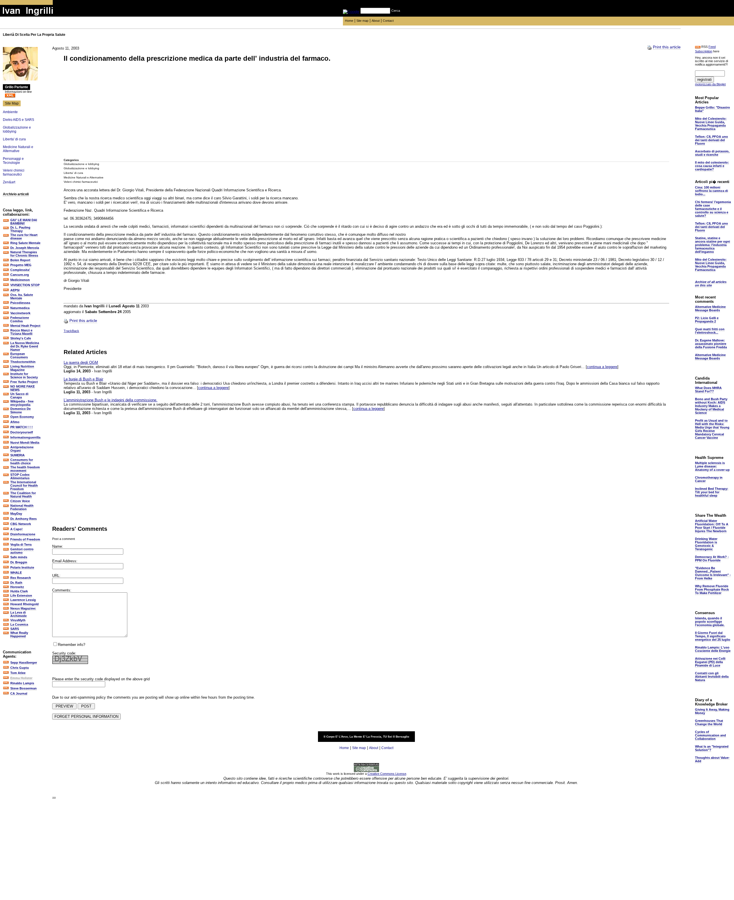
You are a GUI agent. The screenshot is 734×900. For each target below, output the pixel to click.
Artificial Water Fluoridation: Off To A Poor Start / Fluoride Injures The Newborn (711, 526)
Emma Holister (21, 678)
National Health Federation (22, 507)
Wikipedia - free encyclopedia (22, 403)
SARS (14, 628)
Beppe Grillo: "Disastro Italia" (712, 109)
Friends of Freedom (25, 539)
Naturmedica (20, 308)
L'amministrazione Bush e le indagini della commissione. (110, 400)
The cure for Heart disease (24, 236)
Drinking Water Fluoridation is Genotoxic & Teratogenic (706, 544)
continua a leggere (602, 367)
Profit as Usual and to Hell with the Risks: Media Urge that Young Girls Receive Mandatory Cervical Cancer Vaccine (712, 429)
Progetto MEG (21, 265)
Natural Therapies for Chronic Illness (24, 253)
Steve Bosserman (23, 688)
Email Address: (64, 561)
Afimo (14, 422)
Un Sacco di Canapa (19, 395)
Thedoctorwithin (23, 361)
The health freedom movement (25, 468)
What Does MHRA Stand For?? (708, 389)
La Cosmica (19, 624)
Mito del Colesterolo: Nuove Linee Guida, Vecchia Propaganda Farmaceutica (711, 124)
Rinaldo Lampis (22, 683)
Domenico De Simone (20, 410)
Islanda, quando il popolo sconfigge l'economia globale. (710, 621)
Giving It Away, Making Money (712, 711)
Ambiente (10, 112)
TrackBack (71, 331)
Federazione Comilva (19, 319)
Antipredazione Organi (22, 448)
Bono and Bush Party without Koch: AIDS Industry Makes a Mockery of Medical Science (711, 405)
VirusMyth (18, 620)
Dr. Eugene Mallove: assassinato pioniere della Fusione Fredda (711, 344)
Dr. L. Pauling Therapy (20, 229)
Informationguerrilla (25, 437)
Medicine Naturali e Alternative (18, 149)
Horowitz (17, 587)
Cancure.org (19, 274)
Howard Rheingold (24, 604)
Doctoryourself (21, 432)
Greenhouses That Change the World (709, 722)
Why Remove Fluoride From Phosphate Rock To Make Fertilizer (712, 589)
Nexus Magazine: (23, 608)
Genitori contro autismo (22, 550)
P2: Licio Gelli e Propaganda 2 (707, 319)
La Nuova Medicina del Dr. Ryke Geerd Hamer (24, 346)
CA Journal (18, 693)
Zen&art (9, 182)
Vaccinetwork (20, 313)
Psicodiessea (20, 302)
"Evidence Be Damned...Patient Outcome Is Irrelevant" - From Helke (713, 573)
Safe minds (18, 557)
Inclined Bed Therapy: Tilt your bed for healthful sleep (711, 492)
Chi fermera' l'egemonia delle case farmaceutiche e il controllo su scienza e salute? (713, 208)
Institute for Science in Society (24, 375)
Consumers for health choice (21, 461)
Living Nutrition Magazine (22, 368)
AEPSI (14, 290)
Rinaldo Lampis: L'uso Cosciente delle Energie (713, 649)
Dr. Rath (16, 582)
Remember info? (71, 644)
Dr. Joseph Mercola (24, 247)
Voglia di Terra (21, 544)
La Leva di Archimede (18, 614)
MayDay (16, 513)
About (376, 20)
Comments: (61, 590)
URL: (56, 575)
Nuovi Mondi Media (24, 442)
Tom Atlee (18, 673)
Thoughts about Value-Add (712, 759)
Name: (57, 546)
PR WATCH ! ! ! (21, 427)
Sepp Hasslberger (23, 662)
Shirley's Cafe (20, 338)
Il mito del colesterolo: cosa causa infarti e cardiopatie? (712, 166)
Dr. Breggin (18, 562)
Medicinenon (20, 280)
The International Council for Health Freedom (24, 485)
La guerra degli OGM (81, 362)
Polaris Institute (22, 567)
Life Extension (21, 595)
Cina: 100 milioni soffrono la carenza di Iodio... (711, 191)
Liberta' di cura (14, 139)
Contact (388, 20)
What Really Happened (19, 634)
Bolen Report (20, 260)
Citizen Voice (20, 501)
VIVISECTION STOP (25, 285)
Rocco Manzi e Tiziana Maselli (21, 332)
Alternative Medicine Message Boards (710, 308)
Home (349, 20)
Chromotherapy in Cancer (709, 479)
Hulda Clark (19, 591)
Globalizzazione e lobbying (81, 164)
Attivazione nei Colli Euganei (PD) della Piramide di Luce (710, 662)
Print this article (667, 47)
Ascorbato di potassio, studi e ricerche (712, 153)
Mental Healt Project (25, 325)
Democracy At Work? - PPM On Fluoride (712, 558)
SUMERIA (17, 455)
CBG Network (20, 524)
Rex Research (20, 577)
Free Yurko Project (24, 382)
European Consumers (19, 355)
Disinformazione (22, 534)
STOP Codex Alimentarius (20, 476)
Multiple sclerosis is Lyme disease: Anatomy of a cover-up (712, 466)
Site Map (12, 103)
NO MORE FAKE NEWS (22, 388)
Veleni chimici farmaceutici (13, 172)
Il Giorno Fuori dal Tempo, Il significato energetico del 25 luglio (712, 636)
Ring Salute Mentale (25, 243)
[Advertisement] (107, 111)
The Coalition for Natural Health (23, 494)
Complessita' (20, 270)
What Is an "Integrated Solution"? (712, 748)
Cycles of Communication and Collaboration (710, 735)
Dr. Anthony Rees (23, 518)
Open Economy (22, 416)
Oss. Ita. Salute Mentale (21, 296)
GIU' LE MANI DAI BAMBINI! (23, 221)
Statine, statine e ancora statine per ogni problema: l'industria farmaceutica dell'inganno (712, 245)
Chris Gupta (19, 667)
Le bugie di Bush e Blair (83, 379)
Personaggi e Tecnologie (13, 161)
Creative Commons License (387, 773)
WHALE (16, 572)
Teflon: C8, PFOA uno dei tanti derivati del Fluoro (711, 140)
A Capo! (16, 529)
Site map (362, 20)
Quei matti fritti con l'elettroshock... (710, 330)
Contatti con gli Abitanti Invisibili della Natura (712, 676)
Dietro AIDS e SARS (18, 120)
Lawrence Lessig (23, 600)
